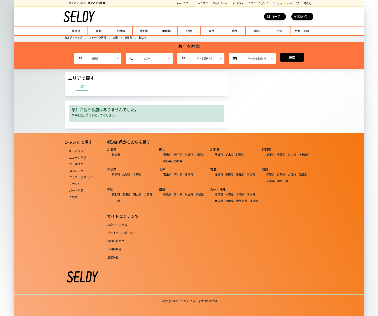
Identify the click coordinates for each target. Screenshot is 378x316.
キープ (276, 16)
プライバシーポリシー (121, 233)
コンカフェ (238, 3)
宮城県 (189, 154)
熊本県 (251, 194)
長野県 (137, 174)
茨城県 (219, 154)
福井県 (189, 174)
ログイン (303, 16)
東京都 (292, 154)
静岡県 (229, 174)
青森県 (167, 154)
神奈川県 (304, 154)
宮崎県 (229, 201)
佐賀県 (229, 194)
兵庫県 (302, 174)
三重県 (251, 174)
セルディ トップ (73, 37)
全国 (115, 37)
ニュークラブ (200, 3)
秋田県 (199, 154)
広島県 (148, 194)
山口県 (116, 201)
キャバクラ (182, 3)
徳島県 (167, 194)
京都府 (281, 174)
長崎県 (240, 194)
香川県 (178, 194)
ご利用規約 (114, 249)
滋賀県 (270, 174)
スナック (277, 3)
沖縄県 (254, 201)
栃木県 (229, 154)
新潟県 (116, 174)
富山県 (167, 174)
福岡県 (219, 194)
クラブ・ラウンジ (258, 3)
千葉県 (281, 154)
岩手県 (178, 154)
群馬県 (240, 154)
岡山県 (137, 194)
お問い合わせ (115, 241)
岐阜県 (219, 174)
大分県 (219, 201)
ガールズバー (219, 3)
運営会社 (113, 257)
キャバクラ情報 (96, 3)
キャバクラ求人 (77, 3)
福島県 (178, 161)
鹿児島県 (241, 201)
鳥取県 (116, 194)
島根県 (128, 37)
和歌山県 (282, 181)
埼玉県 (270, 154)
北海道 (116, 154)
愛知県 (240, 174)
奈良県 (270, 181)
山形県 (167, 161)
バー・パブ (293, 3)
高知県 (199, 194)
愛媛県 (189, 194)
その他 (307, 3)
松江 (82, 86)
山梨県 (126, 174)
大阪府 (292, 174)
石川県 (178, 174)
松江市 (142, 37)
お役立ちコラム (117, 224)
